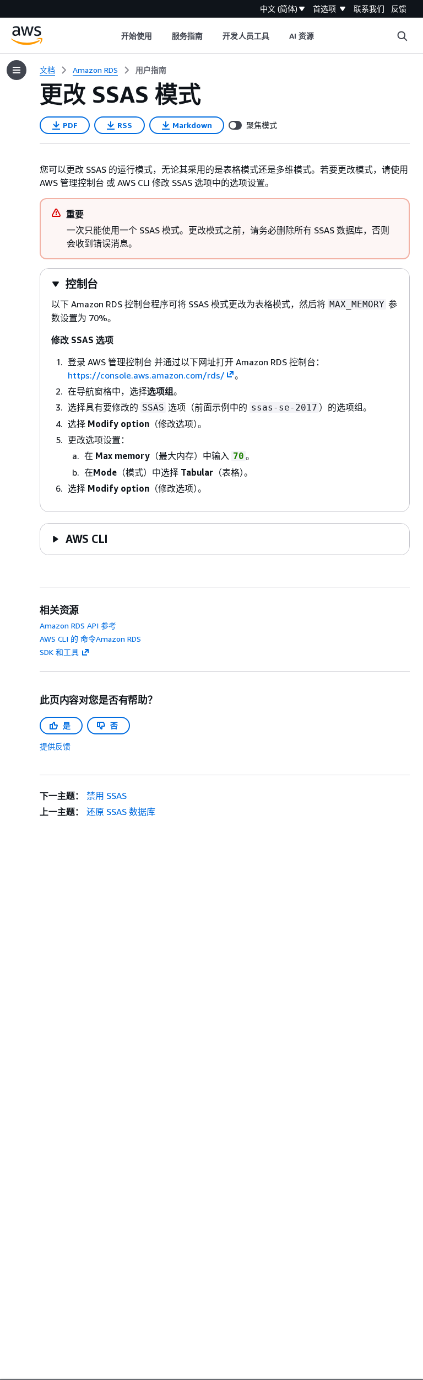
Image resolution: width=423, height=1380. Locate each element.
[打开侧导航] (16, 70)
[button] (74, 284)
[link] (150, 70)
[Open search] (402, 36)
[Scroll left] (113, 36)
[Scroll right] (322, 36)
